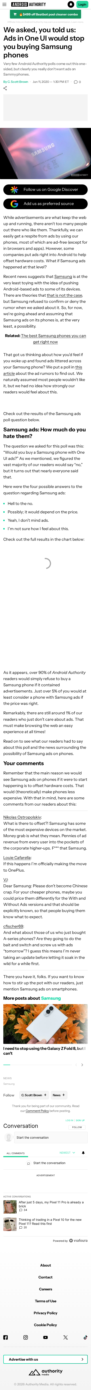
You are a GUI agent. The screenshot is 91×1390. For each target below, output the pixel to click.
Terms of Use (45, 1301)
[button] (45, 4)
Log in (69, 1120)
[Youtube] (45, 1337)
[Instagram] (25, 1337)
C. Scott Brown (18, 82)
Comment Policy (37, 1111)
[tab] (15, 1153)
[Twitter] (65, 1337)
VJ (5, 879)
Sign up (80, 1120)
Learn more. (77, 22)
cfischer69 (13, 926)
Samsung (63, 276)
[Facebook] (5, 1337)
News (7, 1078)
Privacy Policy (45, 1313)
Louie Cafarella (17, 857)
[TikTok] (85, 1337)
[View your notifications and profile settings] (83, 1152)
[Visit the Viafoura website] (78, 1240)
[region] (45, 1181)
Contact (45, 1277)
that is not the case (64, 295)
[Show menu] (4, 4)
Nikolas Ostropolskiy (22, 817)
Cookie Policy (45, 1325)
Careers (45, 1289)
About (45, 1265)
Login (82, 4)
